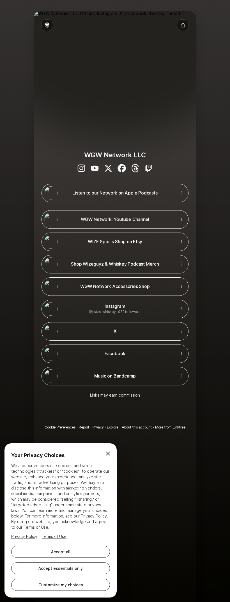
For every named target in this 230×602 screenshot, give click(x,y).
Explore (112, 427)
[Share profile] (182, 25)
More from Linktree (170, 427)
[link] (81, 168)
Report (84, 427)
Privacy (98, 427)
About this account (137, 427)
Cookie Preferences (60, 427)
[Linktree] (47, 25)
